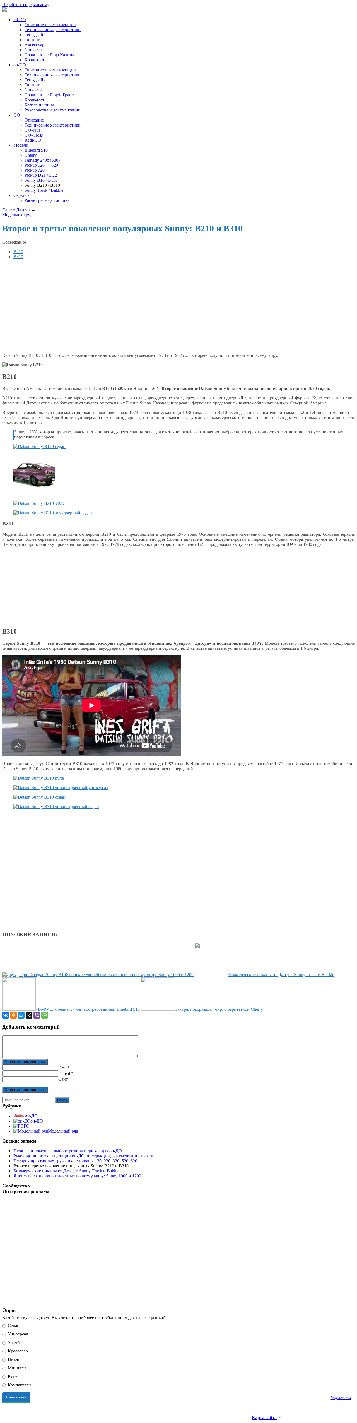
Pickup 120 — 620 (41, 165)
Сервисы (21, 195)
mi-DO (19, 19)
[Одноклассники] (13, 1015)
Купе (12, 1376)
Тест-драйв (35, 34)
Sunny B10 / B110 (41, 180)
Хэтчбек (15, 1342)
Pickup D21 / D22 (41, 175)
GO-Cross (34, 135)
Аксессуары (36, 44)
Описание (34, 120)
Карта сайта (264, 1417)
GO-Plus (32, 130)
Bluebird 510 (36, 150)
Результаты (341, 1398)
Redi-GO (33, 140)
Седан (13, 1325)
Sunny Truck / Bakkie (44, 190)
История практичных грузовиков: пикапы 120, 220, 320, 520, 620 (75, 1160)
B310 (18, 256)
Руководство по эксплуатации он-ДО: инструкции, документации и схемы (84, 1155)
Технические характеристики (53, 29)
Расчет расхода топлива (47, 200)
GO (16, 115)
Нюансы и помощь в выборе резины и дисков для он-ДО (67, 1150)
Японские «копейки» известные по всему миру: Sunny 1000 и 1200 (77, 1176)
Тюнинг (32, 39)
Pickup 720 (35, 170)
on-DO (19, 64)
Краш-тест (34, 59)
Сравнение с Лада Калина (49, 54)
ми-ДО (31, 1116)
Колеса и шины (39, 105)
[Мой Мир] (21, 1015)
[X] (29, 1015)
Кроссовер (17, 1351)
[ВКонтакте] (5, 1015)
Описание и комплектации (50, 24)
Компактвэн (19, 1385)
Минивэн (16, 1368)
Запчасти (33, 49)
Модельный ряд (63, 1131)
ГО (27, 1126)
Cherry (31, 155)
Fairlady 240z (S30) (42, 160)
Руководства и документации (53, 110)
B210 (18, 251)
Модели (20, 145)
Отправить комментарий (24, 1062)
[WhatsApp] (44, 1015)
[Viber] (36, 1015)
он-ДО (36, 1121)
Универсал (17, 1334)
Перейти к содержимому (25, 4)
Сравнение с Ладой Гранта (50, 95)
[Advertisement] (93, 305)
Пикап (13, 1359)
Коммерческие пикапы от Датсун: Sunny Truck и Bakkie (66, 1171)
